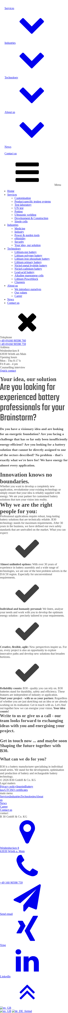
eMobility (20, 238)
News (10, 299)
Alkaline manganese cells (29, 275)
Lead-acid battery (24, 272)
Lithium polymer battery (28, 255)
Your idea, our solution (28, 245)
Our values (21, 292)
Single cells (21, 221)
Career (18, 295)
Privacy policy (8, 786)
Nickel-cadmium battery (28, 268)
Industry (19, 231)
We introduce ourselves (28, 289)
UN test (19, 208)
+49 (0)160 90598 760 (13, 340)
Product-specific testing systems (33, 201)
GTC (7, 789)
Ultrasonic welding (25, 214)
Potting (19, 211)
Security (19, 241)
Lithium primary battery (28, 262)
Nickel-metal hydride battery (31, 265)
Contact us (13, 302)
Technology (14, 248)
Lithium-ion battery (26, 252)
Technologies (28, 796)
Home (10, 191)
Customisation (23, 198)
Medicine (20, 228)
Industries (12, 224)
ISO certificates (19, 789)
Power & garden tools (27, 235)
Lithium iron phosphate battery (32, 258)
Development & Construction (31, 218)
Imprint (21, 786)
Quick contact (8, 370)
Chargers (20, 282)
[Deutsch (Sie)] (22, 1011)
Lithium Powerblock (26, 278)
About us (12, 285)
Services (12, 194)
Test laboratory (23, 204)
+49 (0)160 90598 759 (13, 344)
